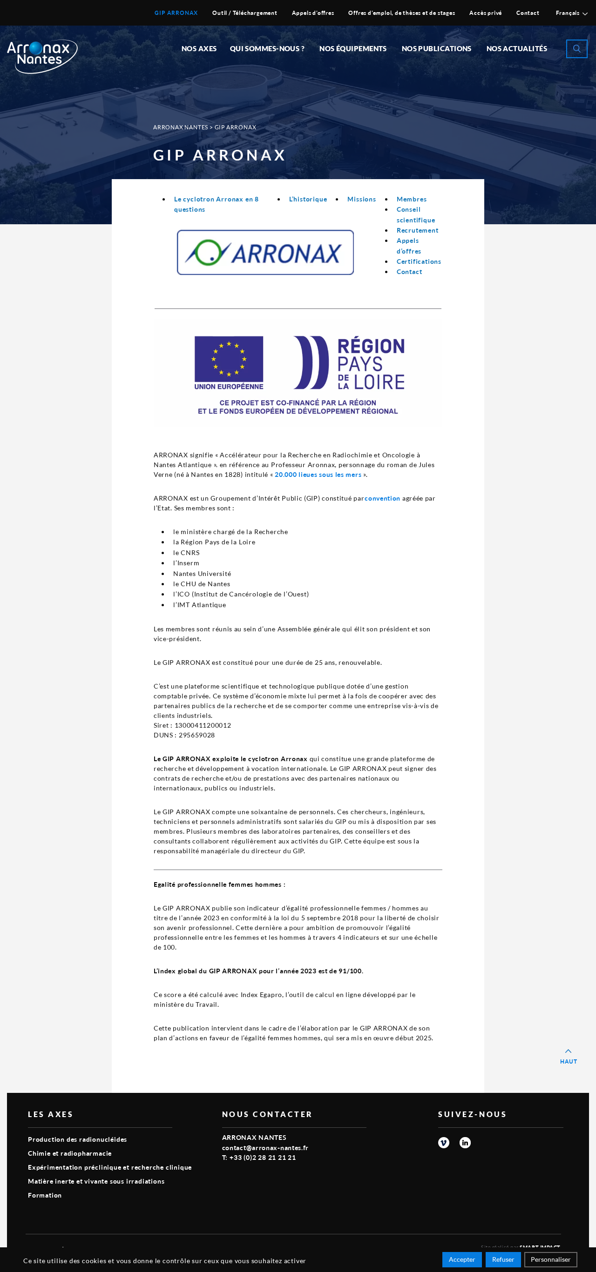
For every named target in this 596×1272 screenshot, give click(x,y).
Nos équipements (353, 48)
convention (382, 498)
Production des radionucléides (77, 1139)
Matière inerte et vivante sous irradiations (96, 1181)
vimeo (443, 1142)
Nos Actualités (517, 48)
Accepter (462, 1259)
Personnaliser (551, 1259)
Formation (45, 1195)
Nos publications (437, 48)
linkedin (465, 1142)
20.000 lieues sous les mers (317, 474)
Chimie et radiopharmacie (70, 1153)
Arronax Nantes (180, 127)
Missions (361, 199)
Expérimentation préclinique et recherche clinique (110, 1167)
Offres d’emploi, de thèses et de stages (401, 12)
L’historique (308, 199)
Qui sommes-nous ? (267, 48)
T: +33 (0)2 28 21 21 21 (259, 1157)
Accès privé (485, 12)
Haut (568, 1061)
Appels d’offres (313, 12)
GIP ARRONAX (176, 12)
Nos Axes (199, 48)
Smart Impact (540, 1247)
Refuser (503, 1259)
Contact (528, 12)
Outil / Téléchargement (245, 12)
